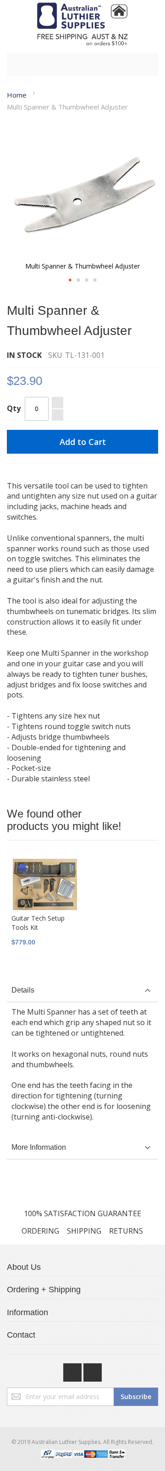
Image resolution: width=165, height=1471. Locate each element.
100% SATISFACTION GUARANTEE (82, 1213)
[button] (70, 280)
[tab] (82, 990)
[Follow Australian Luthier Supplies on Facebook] (73, 1370)
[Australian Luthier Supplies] (82, 24)
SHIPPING (84, 1231)
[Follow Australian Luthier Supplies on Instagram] (92, 1370)
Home (17, 94)
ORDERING (40, 1231)
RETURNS (126, 1231)
